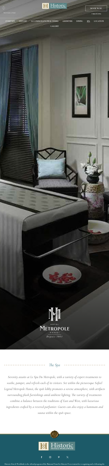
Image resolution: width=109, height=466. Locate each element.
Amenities (67, 21)
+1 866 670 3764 (96, 14)
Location (99, 21)
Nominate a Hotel (10, 13)
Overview (10, 21)
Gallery (54, 26)
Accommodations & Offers (44, 21)
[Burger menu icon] (3, 8)
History (23, 21)
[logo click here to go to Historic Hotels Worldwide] (54, 446)
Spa (88, 21)
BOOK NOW (96, 8)
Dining (79, 21)
